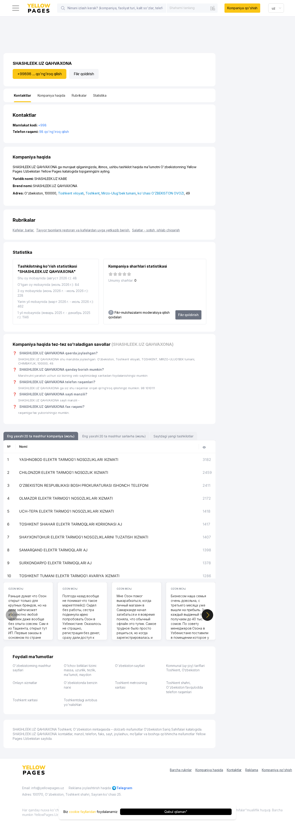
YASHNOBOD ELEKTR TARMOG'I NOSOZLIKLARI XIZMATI (68, 459)
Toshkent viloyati (71, 193)
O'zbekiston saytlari (130, 666)
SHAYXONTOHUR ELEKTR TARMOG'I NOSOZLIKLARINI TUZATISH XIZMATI (83, 537)
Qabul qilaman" (175, 812)
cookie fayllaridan (82, 812)
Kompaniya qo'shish (242, 8)
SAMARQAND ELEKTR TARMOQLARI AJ (53, 550)
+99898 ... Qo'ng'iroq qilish (39, 74)
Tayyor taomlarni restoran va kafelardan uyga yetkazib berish (83, 230)
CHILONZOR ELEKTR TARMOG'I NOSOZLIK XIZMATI (63, 472)
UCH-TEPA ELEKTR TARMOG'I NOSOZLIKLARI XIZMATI (66, 511)
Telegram (124, 788)
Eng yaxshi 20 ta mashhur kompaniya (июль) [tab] (40, 436)
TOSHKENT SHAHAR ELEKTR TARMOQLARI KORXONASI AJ (70, 524)
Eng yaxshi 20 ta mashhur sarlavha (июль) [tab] (114, 436)
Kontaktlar (234, 770)
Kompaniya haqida (209, 770)
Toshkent (93, 193)
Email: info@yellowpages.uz (43, 788)
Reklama (251, 770)
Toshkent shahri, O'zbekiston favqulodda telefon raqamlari (184, 687)
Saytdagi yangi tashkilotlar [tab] (173, 436)
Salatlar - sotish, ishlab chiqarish (156, 230)
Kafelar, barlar (23, 230)
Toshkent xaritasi (25, 700)
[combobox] (192, 7)
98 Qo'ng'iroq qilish (54, 132)
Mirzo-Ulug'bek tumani (118, 193)
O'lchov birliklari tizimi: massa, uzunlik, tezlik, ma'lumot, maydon (80, 670)
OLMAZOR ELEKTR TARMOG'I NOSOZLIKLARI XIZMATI (66, 498)
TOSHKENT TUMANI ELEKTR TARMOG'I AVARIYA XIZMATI (69, 575)
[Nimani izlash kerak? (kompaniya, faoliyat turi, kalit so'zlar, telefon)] (63, 8)
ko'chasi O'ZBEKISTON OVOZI (161, 193)
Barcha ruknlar (181, 770)
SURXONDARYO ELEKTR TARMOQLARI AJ (55, 563)
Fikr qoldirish (84, 74)
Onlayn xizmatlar (25, 683)
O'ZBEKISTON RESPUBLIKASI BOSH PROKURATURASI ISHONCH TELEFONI (83, 485)
